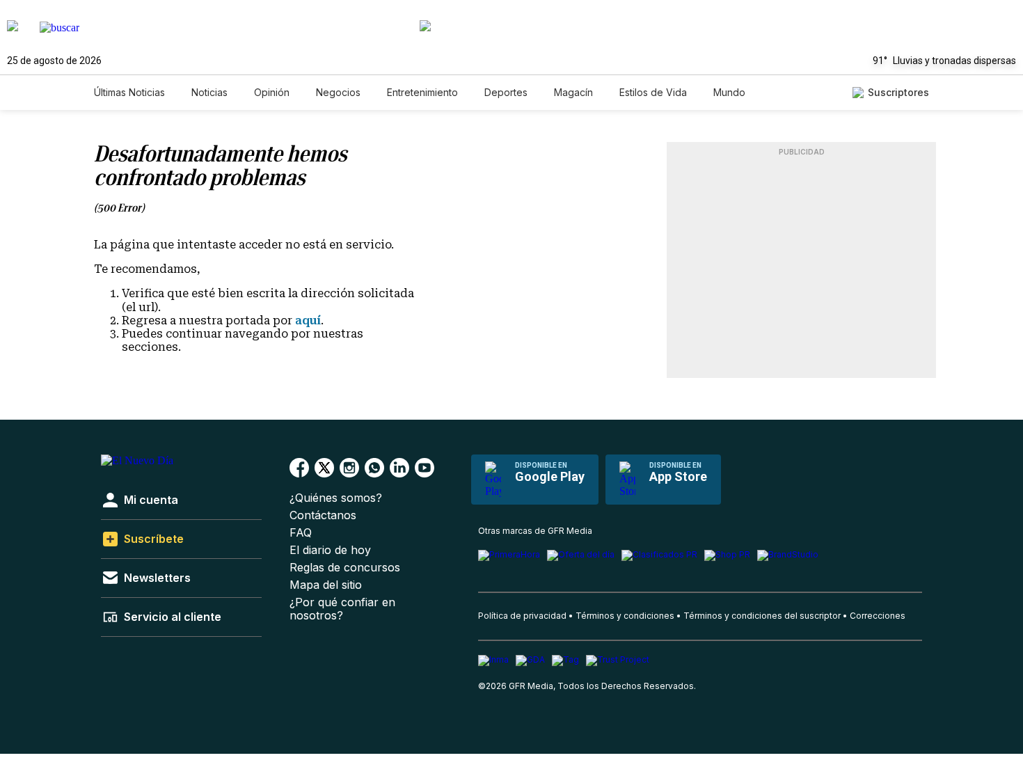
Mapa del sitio (326, 585)
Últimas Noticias (129, 92)
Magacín (573, 92)
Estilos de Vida (653, 92)
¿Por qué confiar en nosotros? (342, 609)
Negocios (338, 92)
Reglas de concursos (345, 567)
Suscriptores (898, 92)
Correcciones (877, 615)
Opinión (272, 92)
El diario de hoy (330, 550)
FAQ (301, 532)
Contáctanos (323, 515)
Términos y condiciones (625, 615)
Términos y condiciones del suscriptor (762, 615)
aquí (308, 320)
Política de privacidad (522, 615)
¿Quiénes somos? (336, 498)
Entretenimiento (422, 92)
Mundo (729, 92)
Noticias (209, 92)
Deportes (506, 92)
